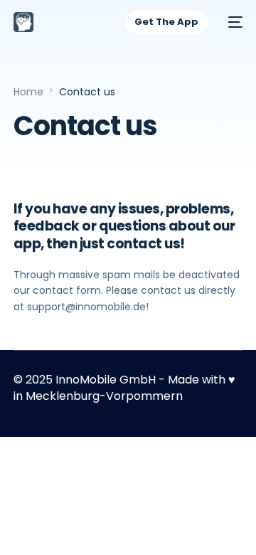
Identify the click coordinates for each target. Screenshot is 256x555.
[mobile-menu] (232, 22)
